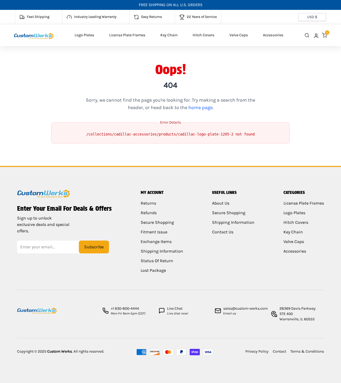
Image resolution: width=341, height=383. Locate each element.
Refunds (149, 212)
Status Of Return (157, 260)
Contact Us (222, 231)
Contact (279, 351)
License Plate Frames (127, 35)
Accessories (273, 35)
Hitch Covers (203, 35)
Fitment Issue (154, 231)
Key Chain (169, 35)
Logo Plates (84, 35)
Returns (148, 203)
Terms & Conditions (307, 351)
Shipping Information (162, 251)
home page (200, 107)
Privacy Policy (257, 351)
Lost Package (153, 270)
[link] (315, 35)
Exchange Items (156, 241)
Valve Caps (238, 35)
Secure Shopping (157, 222)
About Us (220, 203)
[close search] (307, 35)
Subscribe (94, 246)
